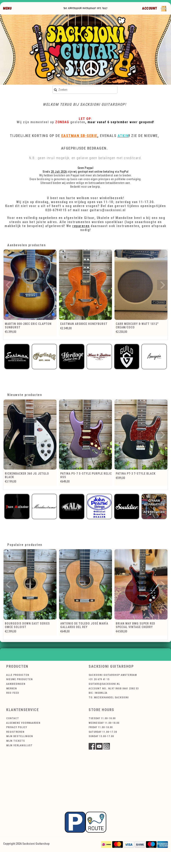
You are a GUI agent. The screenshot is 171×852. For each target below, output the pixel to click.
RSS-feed (12, 692)
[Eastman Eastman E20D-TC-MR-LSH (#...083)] (140, 584)
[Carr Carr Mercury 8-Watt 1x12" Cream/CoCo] (140, 285)
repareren (81, 226)
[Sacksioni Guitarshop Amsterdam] (85, 50)
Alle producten (17, 675)
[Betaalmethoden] (106, 844)
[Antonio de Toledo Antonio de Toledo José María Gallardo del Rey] (30, 584)
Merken (11, 688)
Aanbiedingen (15, 683)
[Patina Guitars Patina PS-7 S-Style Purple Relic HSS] (30, 435)
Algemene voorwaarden (23, 722)
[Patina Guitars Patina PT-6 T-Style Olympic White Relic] (140, 435)
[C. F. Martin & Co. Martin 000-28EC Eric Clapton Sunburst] (30, 285)
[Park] (85, 822)
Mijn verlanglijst (19, 745)
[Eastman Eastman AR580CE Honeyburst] (85, 285)
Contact (12, 718)
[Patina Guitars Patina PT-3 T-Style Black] (85, 435)
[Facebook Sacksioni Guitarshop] (92, 746)
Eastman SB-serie (79, 135)
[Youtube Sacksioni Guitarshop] (99, 746)
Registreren (15, 731)
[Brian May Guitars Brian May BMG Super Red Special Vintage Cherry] (85, 584)
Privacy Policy (16, 727)
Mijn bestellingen (19, 736)
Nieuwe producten (19, 679)
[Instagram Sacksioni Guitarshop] (106, 746)
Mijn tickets (15, 740)
